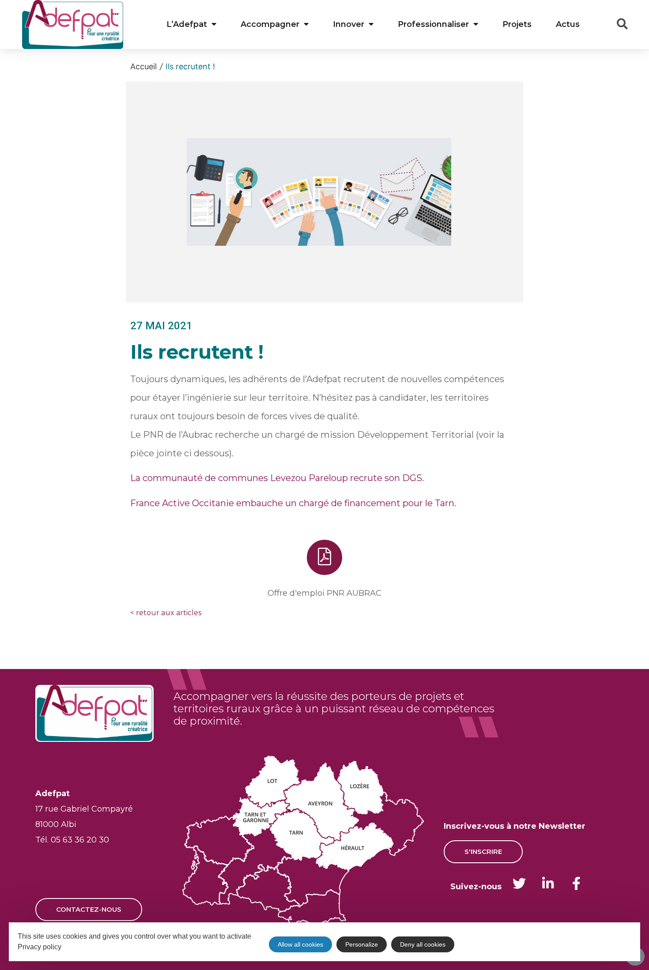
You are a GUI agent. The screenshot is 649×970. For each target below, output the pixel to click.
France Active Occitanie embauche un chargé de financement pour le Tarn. (293, 503)
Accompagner (270, 24)
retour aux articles (165, 613)
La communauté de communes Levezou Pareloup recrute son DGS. (277, 478)
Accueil (143, 66)
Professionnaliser (433, 24)
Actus (568, 24)
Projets (517, 24)
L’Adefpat (186, 24)
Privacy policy (39, 947)
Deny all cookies (422, 944)
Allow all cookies (300, 944)
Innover (348, 24)
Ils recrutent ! (190, 66)
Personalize (361, 944)
